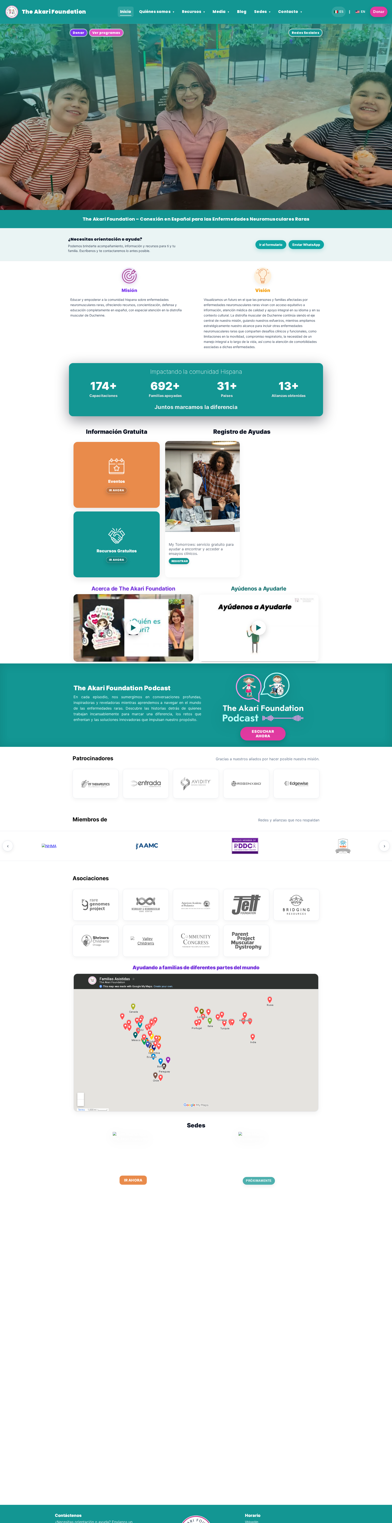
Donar (378, 12)
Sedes (262, 11)
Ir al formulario (270, 245)
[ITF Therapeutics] (95, 783)
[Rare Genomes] (95, 904)
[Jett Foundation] (246, 904)
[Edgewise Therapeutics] (296, 783)
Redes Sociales (305, 32)
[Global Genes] (49, 846)
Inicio (125, 11)
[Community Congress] (196, 941)
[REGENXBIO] (246, 783)
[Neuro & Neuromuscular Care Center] (146, 904)
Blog (242, 11)
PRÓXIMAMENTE (259, 1180)
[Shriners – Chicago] (95, 941)
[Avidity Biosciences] (196, 783)
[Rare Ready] (245, 846)
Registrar (180, 561)
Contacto (290, 11)
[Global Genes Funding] (147, 846)
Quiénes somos (156, 11)
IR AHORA (116, 490)
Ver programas (106, 32)
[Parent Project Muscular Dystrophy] (246, 941)
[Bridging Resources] (296, 904)
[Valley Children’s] (146, 941)
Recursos (193, 11)
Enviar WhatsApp (306, 245)
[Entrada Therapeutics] (146, 783)
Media (221, 11)
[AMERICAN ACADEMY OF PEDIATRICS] (196, 904)
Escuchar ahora (263, 733)
